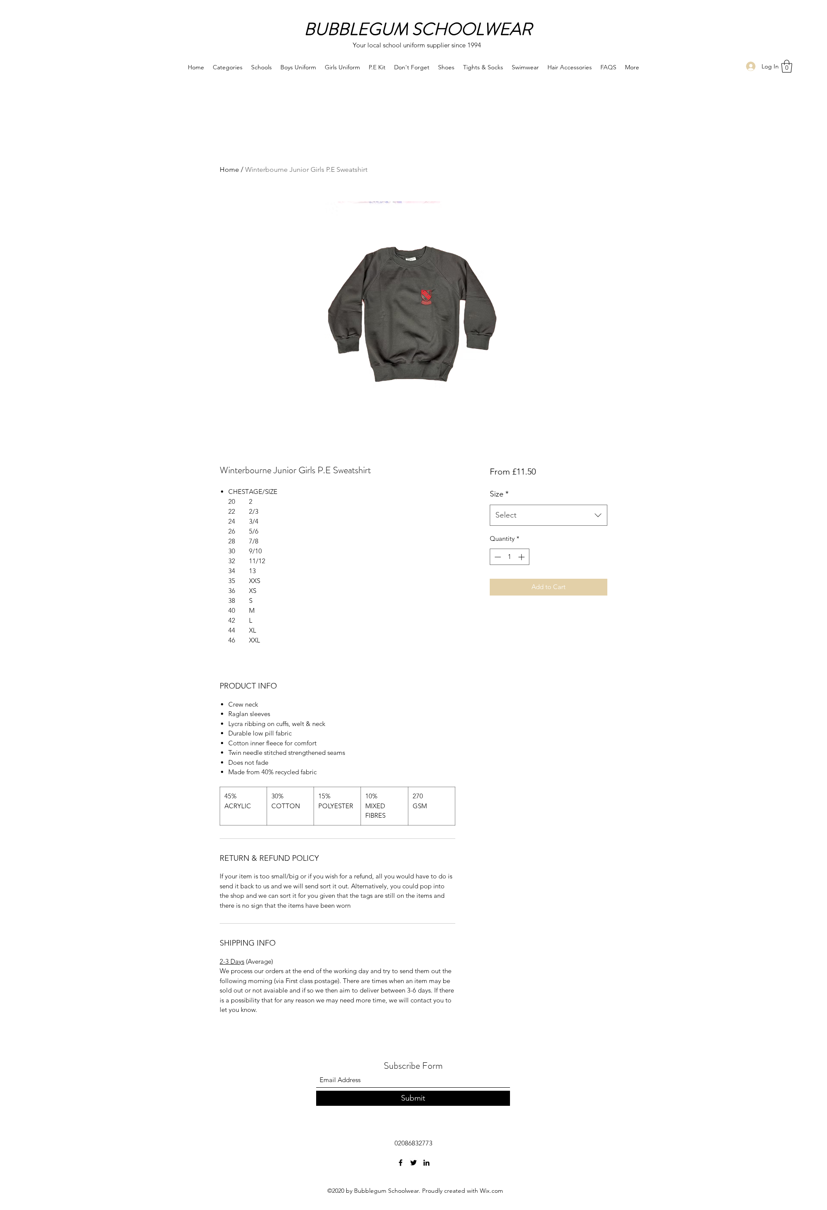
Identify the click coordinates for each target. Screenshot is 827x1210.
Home (229, 169)
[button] (786, 66)
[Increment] (522, 557)
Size (499, 494)
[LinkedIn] (426, 1162)
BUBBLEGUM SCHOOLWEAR (418, 29)
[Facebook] (400, 1162)
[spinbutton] (509, 557)
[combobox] (548, 515)
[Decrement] (497, 557)
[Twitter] (413, 1162)
